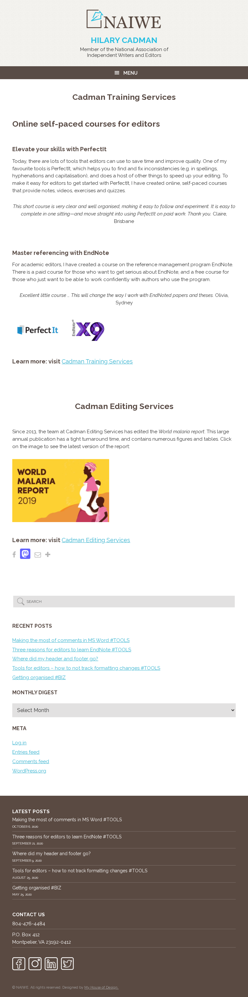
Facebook (19, 963)
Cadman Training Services (97, 361)
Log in (19, 743)
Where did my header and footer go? (55, 659)
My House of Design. (101, 987)
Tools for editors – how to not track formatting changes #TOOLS (86, 668)
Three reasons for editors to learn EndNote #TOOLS (71, 650)
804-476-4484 (28, 924)
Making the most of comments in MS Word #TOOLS (70, 640)
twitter (67, 963)
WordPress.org (29, 771)
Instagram (35, 963)
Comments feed (30, 761)
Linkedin (51, 963)
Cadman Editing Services (96, 540)
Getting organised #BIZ (39, 677)
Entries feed (25, 752)
